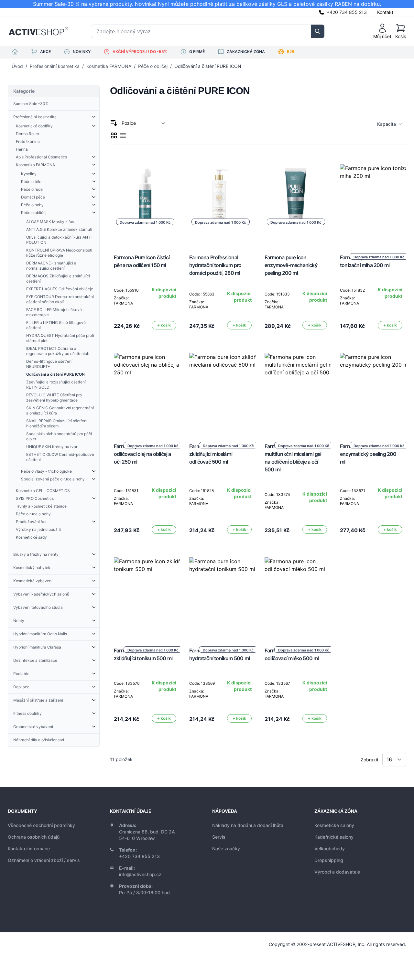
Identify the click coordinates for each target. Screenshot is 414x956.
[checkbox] (114, 135)
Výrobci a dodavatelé (337, 872)
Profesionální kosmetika (55, 66)
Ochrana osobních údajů (34, 837)
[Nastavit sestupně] (114, 123)
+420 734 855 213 (347, 12)
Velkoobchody (329, 848)
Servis (218, 837)
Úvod (17, 66)
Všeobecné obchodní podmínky (41, 825)
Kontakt (385, 12)
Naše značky (226, 848)
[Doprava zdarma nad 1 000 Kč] (152, 392)
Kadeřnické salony (334, 837)
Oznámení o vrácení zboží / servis (44, 860)
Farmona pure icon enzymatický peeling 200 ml (368, 454)
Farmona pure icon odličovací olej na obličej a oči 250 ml (142, 454)
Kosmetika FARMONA (108, 66)
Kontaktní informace (29, 848)
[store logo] (38, 31)
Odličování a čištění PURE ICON (207, 66)
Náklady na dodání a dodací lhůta (247, 825)
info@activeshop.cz (140, 874)
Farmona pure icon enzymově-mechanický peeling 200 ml (291, 265)
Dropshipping (328, 860)
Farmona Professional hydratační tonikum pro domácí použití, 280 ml (215, 265)
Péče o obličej (153, 66)
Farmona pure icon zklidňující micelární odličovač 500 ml (210, 454)
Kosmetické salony (334, 825)
